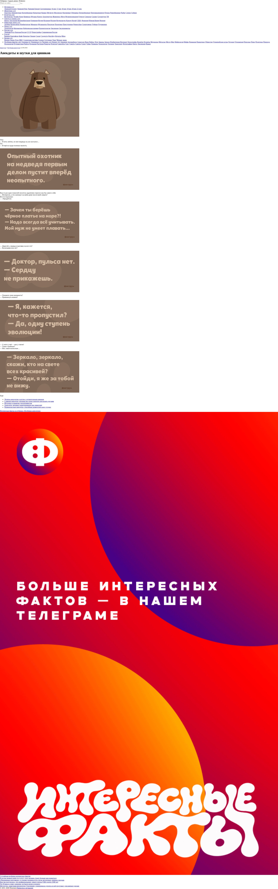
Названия (192, 42)
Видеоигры (8, 17)
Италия (53, 20)
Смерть (72, 44)
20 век (74, 9)
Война (91, 42)
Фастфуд (51, 36)
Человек (47, 42)
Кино (21, 17)
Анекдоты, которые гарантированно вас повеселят (23, 405)
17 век (59, 9)
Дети (96, 42)
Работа (26, 44)
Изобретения (115, 42)
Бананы (7, 36)
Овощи (32, 36)
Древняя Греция (34, 9)
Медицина (154, 42)
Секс (67, 44)
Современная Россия (49, 32)
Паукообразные (84, 13)
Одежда (81, 17)
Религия (54, 44)
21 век (79, 9)
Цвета (135, 44)
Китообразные (27, 13)
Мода (63, 17)
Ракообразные (115, 13)
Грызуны (7, 13)
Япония (102, 20)
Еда (7, 34)
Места (168, 42)
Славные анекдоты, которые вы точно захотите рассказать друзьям (29, 401)
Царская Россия (20, 32)
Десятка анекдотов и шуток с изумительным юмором (24, 399)
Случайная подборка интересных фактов (15, 876)
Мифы (186, 42)
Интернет (123, 42)
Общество (209, 42)
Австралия (13, 20)
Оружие (231, 42)
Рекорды (47, 44)
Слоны (128, 13)
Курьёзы (147, 42)
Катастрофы (132, 42)
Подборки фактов (12, 42)
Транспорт (118, 44)
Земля (12, 40)
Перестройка (36, 32)
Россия (8, 30)
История (9, 7)
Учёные (95, 24)
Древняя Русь (9, 32)
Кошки (43, 13)
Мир (172, 42)
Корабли (140, 42)
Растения (40, 44)
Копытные (37, 13)
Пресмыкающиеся (97, 13)
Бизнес (56, 42)
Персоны (247, 42)
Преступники (68, 24)
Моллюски (58, 13)
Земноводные (16, 13)
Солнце (41, 40)
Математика (18, 28)
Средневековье (45, 9)
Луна (17, 40)
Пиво (253, 42)
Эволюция (55, 28)
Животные (10, 11)
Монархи (34, 24)
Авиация (63, 42)
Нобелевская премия (30, 28)
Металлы (162, 42)
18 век (64, 9)
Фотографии (127, 44)
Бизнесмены (15, 24)
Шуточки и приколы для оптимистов (18, 403)
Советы (78, 44)
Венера (7, 40)
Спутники (48, 40)
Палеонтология (44, 28)
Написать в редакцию (25, 888)
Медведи (50, 13)
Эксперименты (64, 28)
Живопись (56, 17)
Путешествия (19, 44)
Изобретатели (25, 24)
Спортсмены (87, 24)
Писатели (50, 24)
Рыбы (123, 13)
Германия (34, 20)
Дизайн (16, 17)
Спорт (83, 44)
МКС (21, 40)
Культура (9, 15)
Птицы (107, 13)
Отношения (239, 42)
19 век (69, 9)
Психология (8, 44)
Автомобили (72, 42)
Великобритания (24, 20)
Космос (8, 38)
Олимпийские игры (220, 42)
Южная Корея (94, 20)
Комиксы (27, 17)
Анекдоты (3, 48)
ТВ (108, 17)
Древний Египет (10, 9)
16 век (53, 9)
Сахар (38, 36)
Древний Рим (22, 9)
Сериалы (88, 17)
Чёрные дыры (61, 40)
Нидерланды (61, 20)
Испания (46, 20)
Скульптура (101, 17)
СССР (29, 32)
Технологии (102, 44)
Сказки (94, 17)
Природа (266, 42)
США (79, 20)
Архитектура (47, 17)
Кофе (21, 36)
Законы (101, 42)
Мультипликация (71, 17)
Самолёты (61, 44)
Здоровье (26, 42)
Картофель (14, 36)
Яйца (63, 36)
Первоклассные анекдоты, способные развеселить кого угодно (27, 407)
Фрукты (58, 36)
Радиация (32, 44)
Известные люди (12, 22)
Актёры (7, 24)
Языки (148, 44)
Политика (259, 42)
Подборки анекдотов (13, 48)
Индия (40, 20)
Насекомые (66, 13)
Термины (94, 44)
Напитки (26, 36)
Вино (87, 42)
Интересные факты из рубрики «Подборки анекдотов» (20, 411)
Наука (8, 26)
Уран (54, 40)
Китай (74, 20)
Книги (39, 17)
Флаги (6, 20)
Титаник (111, 44)
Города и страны (12, 19)
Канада (68, 20)
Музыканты (42, 24)
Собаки (134, 13)
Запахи (107, 42)
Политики (58, 24)
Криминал (36, 42)
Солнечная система (30, 40)
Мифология (179, 42)
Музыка (34, 17)
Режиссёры (77, 24)
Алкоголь (80, 42)
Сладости (44, 36)
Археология (8, 28)
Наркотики (201, 42)
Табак (88, 44)
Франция (85, 20)
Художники (102, 24)
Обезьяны (74, 13)
